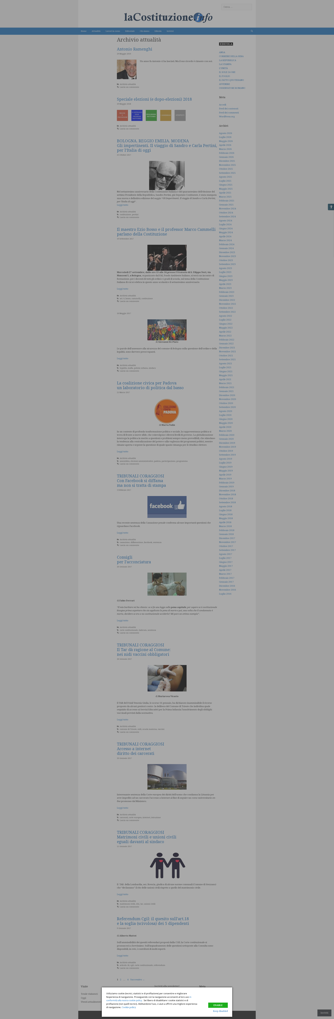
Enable (218, 1005)
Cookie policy (129, 1007)
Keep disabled (220, 1011)
